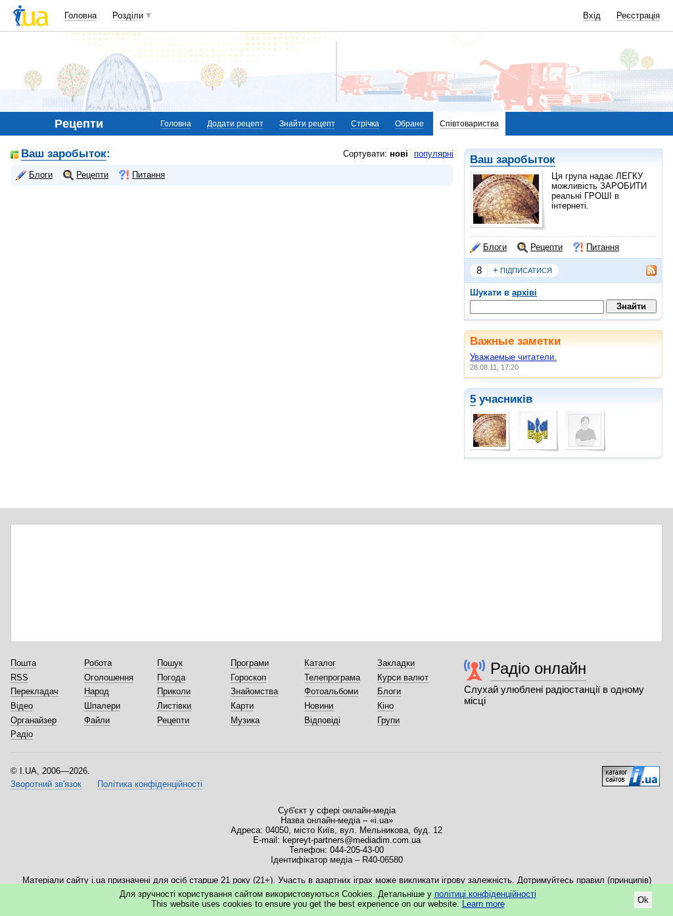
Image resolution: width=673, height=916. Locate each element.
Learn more (483, 904)
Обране (409, 123)
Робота (98, 663)
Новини (318, 706)
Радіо (22, 734)
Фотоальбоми (331, 691)
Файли (97, 720)
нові (399, 154)
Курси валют (403, 677)
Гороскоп (248, 677)
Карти (242, 706)
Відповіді (322, 720)
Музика (245, 720)
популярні (433, 154)
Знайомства (254, 691)
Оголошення (108, 677)
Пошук (170, 663)
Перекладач (34, 691)
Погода (171, 677)
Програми (250, 663)
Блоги (495, 247)
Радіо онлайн (538, 668)
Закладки (396, 663)
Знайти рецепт (307, 123)
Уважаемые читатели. (513, 357)
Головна (80, 15)
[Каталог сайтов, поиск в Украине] (631, 771)
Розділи (127, 15)
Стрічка (365, 123)
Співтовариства (469, 123)
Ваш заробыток (512, 159)
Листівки (174, 706)
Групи (388, 720)
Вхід (592, 15)
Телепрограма (332, 677)
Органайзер (34, 720)
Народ (96, 691)
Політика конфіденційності (149, 784)
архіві (524, 292)
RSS (19, 677)
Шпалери (102, 706)
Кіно (385, 706)
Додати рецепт (235, 123)
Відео (22, 706)
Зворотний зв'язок (46, 784)
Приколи (174, 691)
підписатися (522, 270)
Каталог (320, 663)
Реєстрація (638, 15)
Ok (643, 900)
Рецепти (546, 247)
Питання (602, 247)
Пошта (23, 663)
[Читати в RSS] (645, 270)
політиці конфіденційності (485, 894)
